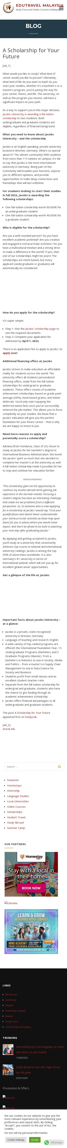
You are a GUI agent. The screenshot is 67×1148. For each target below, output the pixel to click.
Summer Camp (16, 828)
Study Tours (11, 1021)
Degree (9, 1005)
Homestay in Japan (15, 1010)
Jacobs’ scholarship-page (40, 328)
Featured (12, 780)
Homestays (14, 785)
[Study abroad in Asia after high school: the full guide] (8, 1069)
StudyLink (31, 717)
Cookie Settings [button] (16, 1139)
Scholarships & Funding (18, 1027)
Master (9, 1016)
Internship (13, 790)
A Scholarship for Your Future (32, 712)
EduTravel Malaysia (40, 5)
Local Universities (18, 801)
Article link (9, 729)
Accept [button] (34, 1139)
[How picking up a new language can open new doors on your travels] (8, 1049)
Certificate (10, 1000)
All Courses (11, 994)
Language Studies (18, 796)
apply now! (10, 353)
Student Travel (16, 817)
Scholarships (14, 812)
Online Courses (16, 806)
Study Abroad (15, 822)
